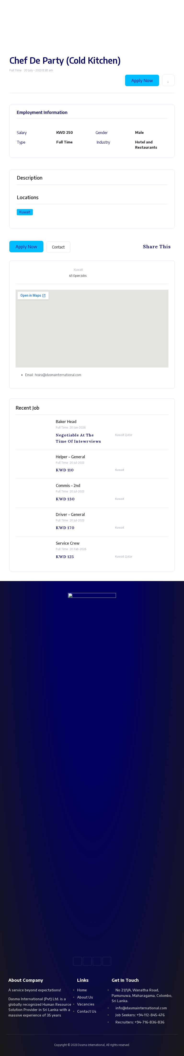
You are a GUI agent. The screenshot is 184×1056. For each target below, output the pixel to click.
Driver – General (70, 514)
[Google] (107, 961)
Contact (58, 247)
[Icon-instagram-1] (87, 961)
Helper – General (70, 456)
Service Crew (68, 543)
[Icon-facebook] (77, 961)
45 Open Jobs (77, 275)
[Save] (168, 80)
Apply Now (142, 80)
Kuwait (24, 212)
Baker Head (66, 421)
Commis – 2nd (68, 485)
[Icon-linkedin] (97, 961)
